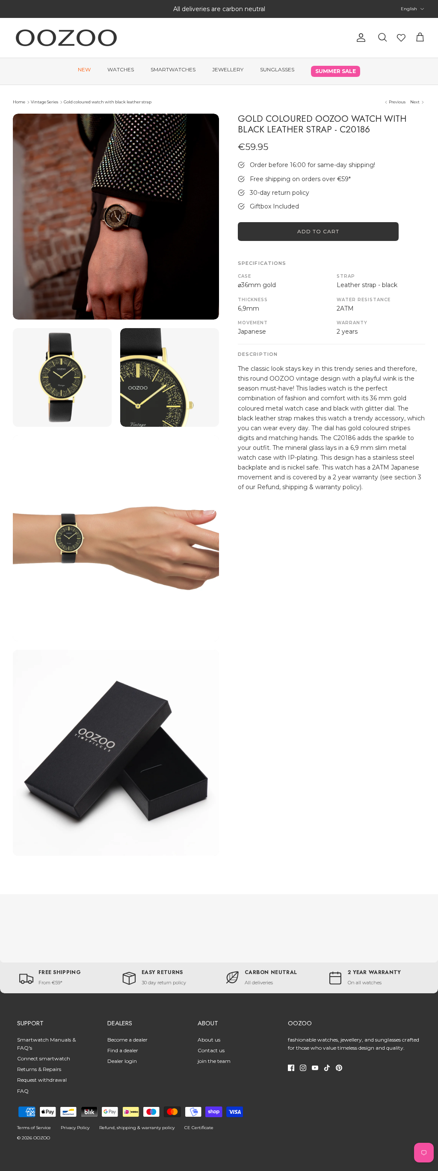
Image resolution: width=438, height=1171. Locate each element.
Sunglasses (277, 69)
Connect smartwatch (43, 1058)
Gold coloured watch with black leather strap (107, 102)
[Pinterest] (339, 1068)
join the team (214, 1061)
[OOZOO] (66, 37)
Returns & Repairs (39, 1069)
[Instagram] (303, 1068)
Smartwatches (173, 69)
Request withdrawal (42, 1080)
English (409, 9)
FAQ (23, 1091)
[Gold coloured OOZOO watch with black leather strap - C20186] (116, 217)
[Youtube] (315, 1068)
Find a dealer (122, 1050)
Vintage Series (44, 102)
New (84, 69)
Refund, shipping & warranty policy (137, 1127)
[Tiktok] (327, 1068)
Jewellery (227, 69)
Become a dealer (127, 1039)
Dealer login (122, 1061)
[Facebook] (291, 1068)
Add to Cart (318, 231)
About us (209, 1039)
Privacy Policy (75, 1127)
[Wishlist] (401, 37)
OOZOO (41, 1138)
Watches (120, 69)
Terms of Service (34, 1127)
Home (19, 102)
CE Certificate (198, 1127)
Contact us (211, 1050)
